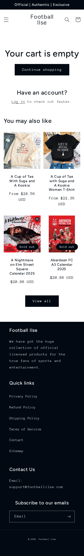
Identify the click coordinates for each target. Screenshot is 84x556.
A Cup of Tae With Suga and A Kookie (22, 181)
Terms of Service (25, 429)
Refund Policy (22, 407)
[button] (6, 19)
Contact (16, 440)
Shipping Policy (24, 418)
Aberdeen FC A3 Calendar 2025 (62, 264)
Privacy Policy (23, 396)
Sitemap (16, 451)
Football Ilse (47, 539)
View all (42, 301)
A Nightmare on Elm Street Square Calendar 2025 (22, 266)
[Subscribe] (69, 516)
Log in (18, 101)
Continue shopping (42, 69)
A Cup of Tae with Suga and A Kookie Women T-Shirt (62, 183)
